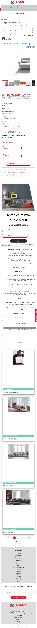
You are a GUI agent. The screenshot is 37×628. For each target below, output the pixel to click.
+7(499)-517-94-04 (19, 7)
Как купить (18, 558)
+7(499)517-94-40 (7, 98)
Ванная (18, 580)
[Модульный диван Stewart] (18, 462)
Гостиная (18, 569)
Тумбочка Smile (8, 389)
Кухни (18, 575)
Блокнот (5, 625)
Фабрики (18, 555)
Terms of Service (6, 245)
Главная (18, 553)
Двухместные (24, 43)
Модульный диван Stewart (11, 482)
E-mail (9, 232)
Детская (18, 578)
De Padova (5, 106)
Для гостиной (7, 43)
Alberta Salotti (13, 439)
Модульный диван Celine (11, 435)
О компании (18, 562)
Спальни (18, 571)
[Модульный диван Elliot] (18, 508)
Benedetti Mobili (13, 392)
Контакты (18, 563)
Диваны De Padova (8, 111)
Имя (9, 229)
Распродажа (18, 557)
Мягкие (16, 43)
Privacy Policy (29, 244)
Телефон (10, 235)
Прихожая (18, 576)
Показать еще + (30, 46)
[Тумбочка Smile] (18, 368)
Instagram (18, 619)
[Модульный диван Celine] (18, 415)
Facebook (18, 621)
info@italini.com (26, 98)
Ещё (18, 565)
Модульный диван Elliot (10, 529)
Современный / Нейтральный (11, 126)
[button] (3, 64)
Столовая (18, 573)
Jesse (11, 532)
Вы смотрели (21, 625)
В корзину (7, 155)
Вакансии (18, 560)
